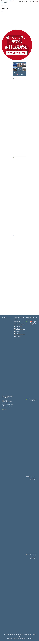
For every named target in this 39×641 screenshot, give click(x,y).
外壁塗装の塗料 (17, 321)
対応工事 (20, 1)
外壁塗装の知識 (17, 331)
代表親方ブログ (26, 634)
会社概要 (7, 634)
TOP (4, 634)
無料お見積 (17, 333)
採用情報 (27, 1)
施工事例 (30, 1)
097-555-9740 (9, 406)
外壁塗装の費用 (17, 328)
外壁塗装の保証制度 (18, 326)
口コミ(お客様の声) (18, 336)
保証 (33, 1)
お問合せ (19, 636)
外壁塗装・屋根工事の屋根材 (19, 323)
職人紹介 (23, 1)
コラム (31, 634)
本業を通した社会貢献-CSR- (14, 634)
